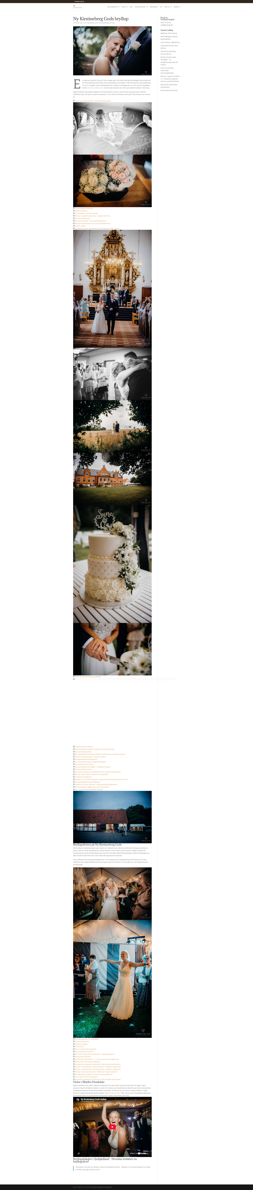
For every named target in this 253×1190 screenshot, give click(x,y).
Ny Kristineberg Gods (95, 88)
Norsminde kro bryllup (169, 90)
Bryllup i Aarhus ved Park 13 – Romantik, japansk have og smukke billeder (170, 79)
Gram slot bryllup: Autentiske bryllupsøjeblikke (167, 70)
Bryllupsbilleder (112, 7)
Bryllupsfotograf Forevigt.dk (101, 1187)
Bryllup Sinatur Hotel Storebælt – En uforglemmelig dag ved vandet (169, 61)
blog (88, 23)
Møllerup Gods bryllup (169, 33)
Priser (123, 7)
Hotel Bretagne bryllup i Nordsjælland (169, 37)
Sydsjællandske (114, 1093)
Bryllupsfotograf (140, 7)
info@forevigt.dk (167, 25)
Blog (131, 7)
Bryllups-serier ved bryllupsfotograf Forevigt (102, 23)
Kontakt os (177, 7)
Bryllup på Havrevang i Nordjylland (169, 85)
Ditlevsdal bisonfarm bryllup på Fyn (168, 52)
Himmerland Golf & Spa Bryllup (169, 47)
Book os (166, 7)
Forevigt (77, 23)
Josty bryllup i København (170, 42)
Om (161, 7)
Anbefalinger (154, 7)
